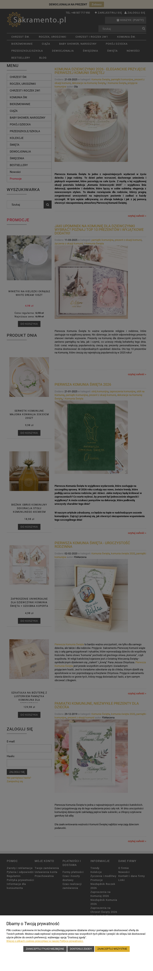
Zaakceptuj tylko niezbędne (45, 948)
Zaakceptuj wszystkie (112, 948)
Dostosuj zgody (81, 948)
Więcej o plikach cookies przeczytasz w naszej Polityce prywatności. (44, 941)
